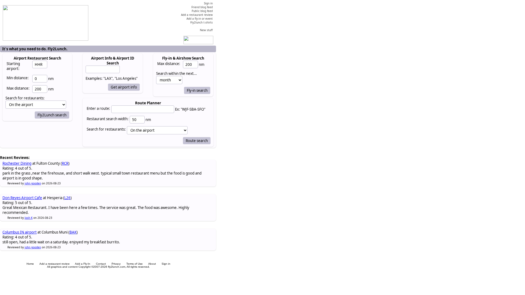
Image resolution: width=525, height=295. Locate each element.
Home (30, 263)
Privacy (116, 263)
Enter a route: (98, 108)
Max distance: (18, 88)
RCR (65, 163)
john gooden (33, 183)
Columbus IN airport (19, 232)
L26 (67, 197)
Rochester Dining (16, 163)
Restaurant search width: (108, 118)
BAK (73, 232)
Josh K (29, 218)
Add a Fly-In (82, 263)
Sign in (166, 263)
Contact (101, 263)
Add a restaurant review (54, 263)
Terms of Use (134, 263)
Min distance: (18, 77)
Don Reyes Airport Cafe (22, 197)
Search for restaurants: (106, 129)
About (152, 263)
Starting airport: (13, 66)
